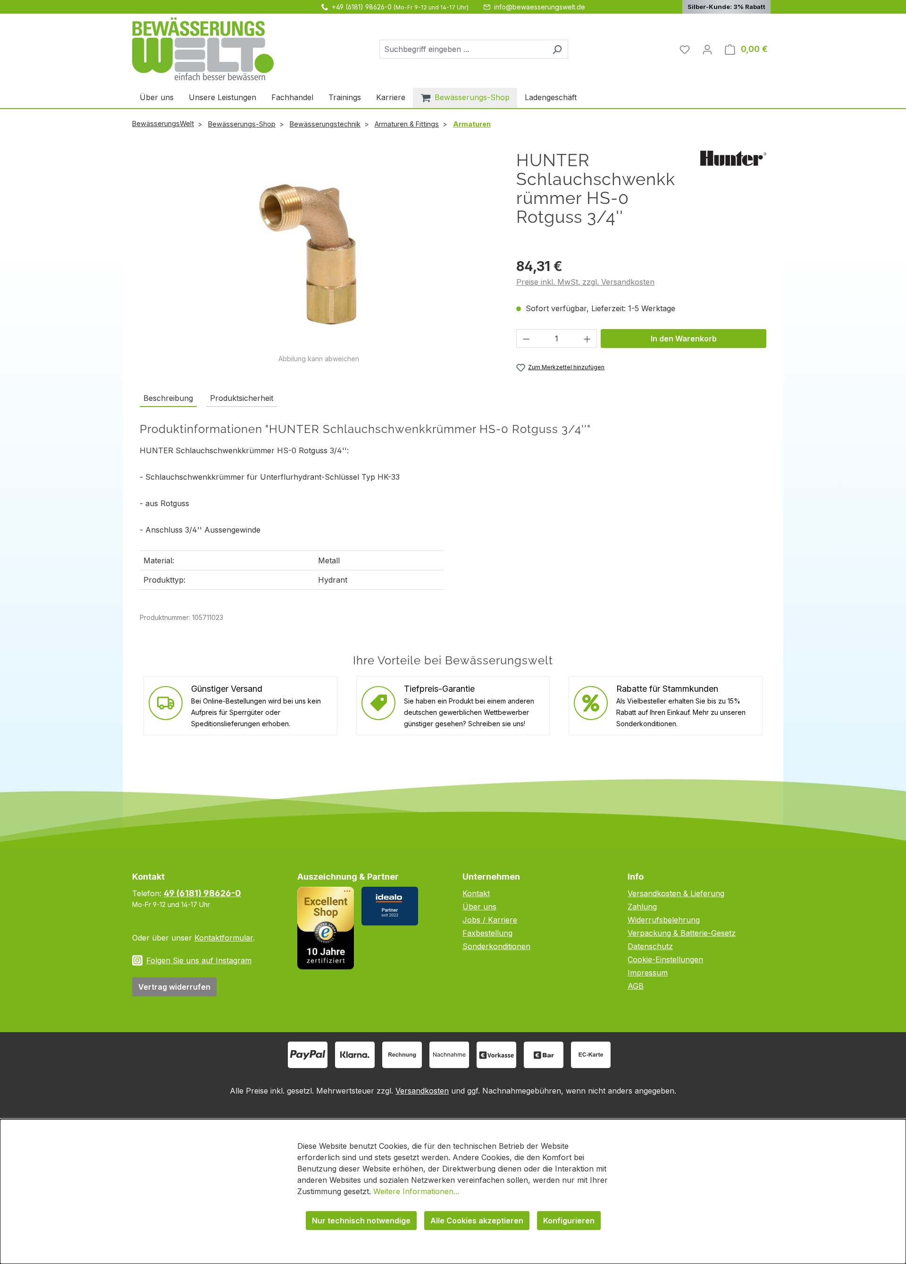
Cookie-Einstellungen (665, 959)
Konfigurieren (569, 1220)
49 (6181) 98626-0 (202, 893)
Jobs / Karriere (489, 920)
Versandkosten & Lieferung (676, 893)
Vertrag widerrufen (174, 987)
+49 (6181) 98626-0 (362, 7)
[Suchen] (557, 49)
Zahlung (642, 906)
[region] (318, 257)
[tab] (168, 398)
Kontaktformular (223, 937)
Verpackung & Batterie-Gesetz (682, 933)
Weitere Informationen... (416, 1191)
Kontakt (476, 893)
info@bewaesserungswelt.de (539, 7)
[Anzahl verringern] (526, 338)
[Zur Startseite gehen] (203, 48)
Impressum (648, 972)
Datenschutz (650, 946)
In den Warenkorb (684, 338)
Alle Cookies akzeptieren (476, 1220)
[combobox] (462, 49)
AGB (636, 986)
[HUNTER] (733, 157)
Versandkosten (422, 1090)
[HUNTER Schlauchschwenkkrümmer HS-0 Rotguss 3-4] (318, 252)
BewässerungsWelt (163, 123)
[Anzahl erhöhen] (587, 338)
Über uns (479, 906)
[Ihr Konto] (707, 49)
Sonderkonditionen (496, 946)
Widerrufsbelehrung (664, 920)
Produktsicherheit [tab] (241, 398)
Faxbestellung (487, 933)
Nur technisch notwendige (361, 1220)
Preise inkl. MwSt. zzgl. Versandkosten (585, 282)
